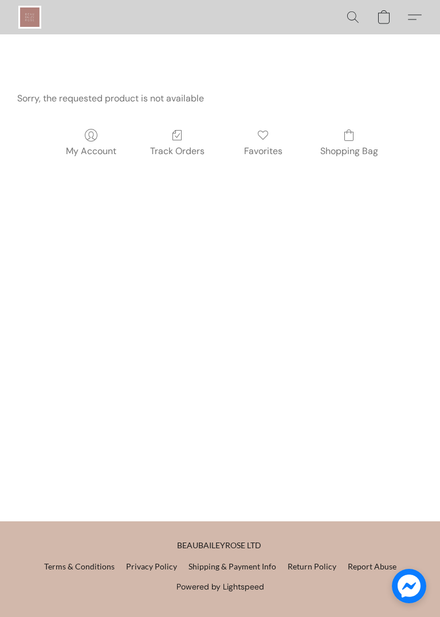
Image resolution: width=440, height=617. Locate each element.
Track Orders (177, 151)
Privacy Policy (151, 566)
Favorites (263, 151)
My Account (91, 151)
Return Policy (312, 566)
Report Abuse (372, 566)
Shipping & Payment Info (232, 566)
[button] (29, 17)
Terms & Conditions (79, 566)
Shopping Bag (349, 151)
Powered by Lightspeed (220, 586)
